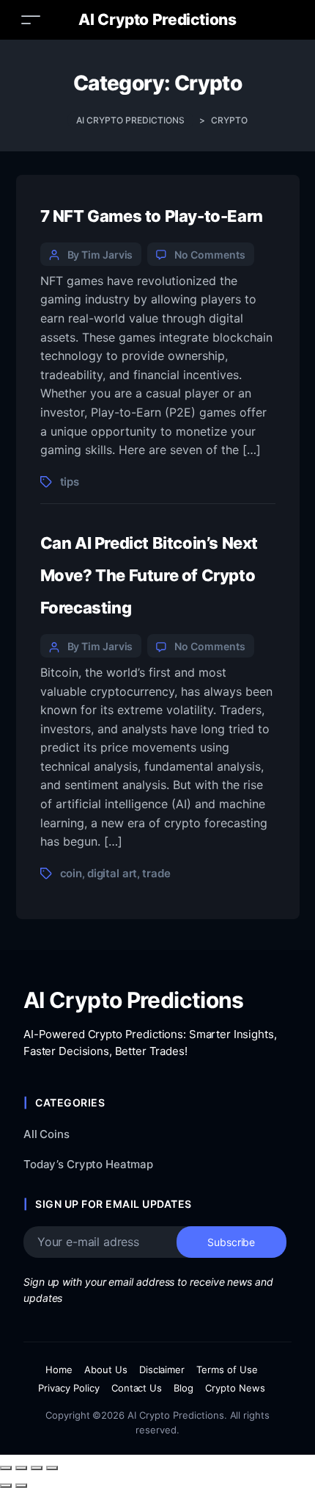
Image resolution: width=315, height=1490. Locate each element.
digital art (112, 873)
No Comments (209, 254)
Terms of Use (227, 1369)
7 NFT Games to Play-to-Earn (151, 216)
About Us (105, 1369)
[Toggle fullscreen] (21, 1468)
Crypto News (235, 1388)
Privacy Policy (69, 1388)
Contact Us (137, 1388)
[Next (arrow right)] (21, 1485)
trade (156, 873)
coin (71, 873)
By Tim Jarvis (100, 254)
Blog (183, 1388)
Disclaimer (162, 1369)
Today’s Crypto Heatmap (88, 1164)
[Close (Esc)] (52, 1468)
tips (69, 482)
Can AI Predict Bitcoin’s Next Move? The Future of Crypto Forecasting (149, 575)
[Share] (36, 1468)
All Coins (46, 1134)
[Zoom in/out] (6, 1468)
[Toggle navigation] (31, 19)
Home (59, 1369)
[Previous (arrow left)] (6, 1485)
